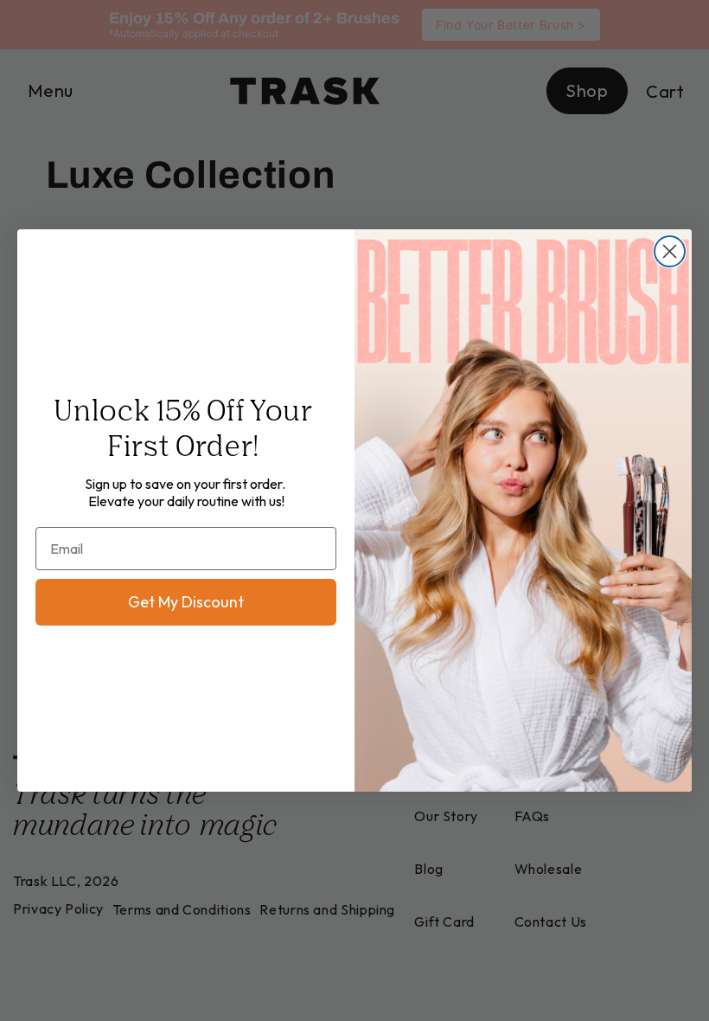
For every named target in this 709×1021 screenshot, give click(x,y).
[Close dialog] (670, 251)
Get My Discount (186, 602)
